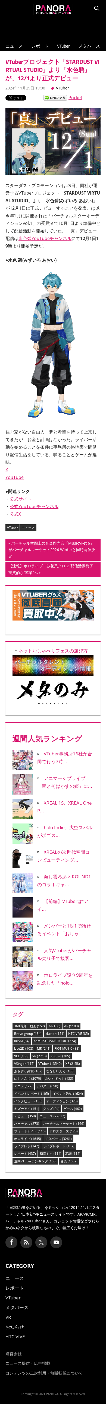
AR (71, 1026)
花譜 (72, 1153)
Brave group (28, 1033)
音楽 (68, 1161)
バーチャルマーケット (63, 1123)
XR (73, 1063)
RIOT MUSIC (66, 1048)
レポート (40, 46)
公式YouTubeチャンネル (34, 506)
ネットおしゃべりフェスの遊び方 (53, 651)
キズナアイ (26, 1108)
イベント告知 (68, 1093)
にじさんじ (27, 1078)
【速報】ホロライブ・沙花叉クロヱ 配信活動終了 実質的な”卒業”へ (50, 570)
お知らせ (14, 1327)
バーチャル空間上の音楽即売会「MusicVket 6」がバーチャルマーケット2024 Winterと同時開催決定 (51, 550)
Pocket (75, 98)
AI (54, 1026)
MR (44, 1048)
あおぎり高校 (28, 1071)
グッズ (51, 1108)
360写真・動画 (29, 1026)
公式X (15, 514)
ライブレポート (58, 1146)
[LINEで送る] (55, 98)
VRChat (60, 1056)
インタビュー (28, 1101)
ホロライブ (27, 1138)
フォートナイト (30, 1131)
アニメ (23, 1086)
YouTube (14, 477)
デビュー (25, 1116)
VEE (21, 1056)
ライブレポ (26, 1146)
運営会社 (13, 1353)
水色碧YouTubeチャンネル (44, 238)
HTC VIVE (78, 1033)
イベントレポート (31, 1093)
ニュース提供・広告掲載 (27, 1363)
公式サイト (21, 499)
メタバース (89, 46)
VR (39, 1056)
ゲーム (72, 1108)
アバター (47, 1086)
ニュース (14, 46)
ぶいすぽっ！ (59, 1078)
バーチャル (26, 1123)
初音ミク (50, 1153)
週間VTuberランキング (35, 1161)
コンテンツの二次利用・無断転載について (44, 1373)
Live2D (23, 1048)
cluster (54, 1033)
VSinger (24, 1063)
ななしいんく (60, 1071)
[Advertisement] (53, 27)
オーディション (62, 1101)
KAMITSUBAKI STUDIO (54, 1041)
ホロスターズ (63, 1131)
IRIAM (22, 1041)
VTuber (63, 46)
